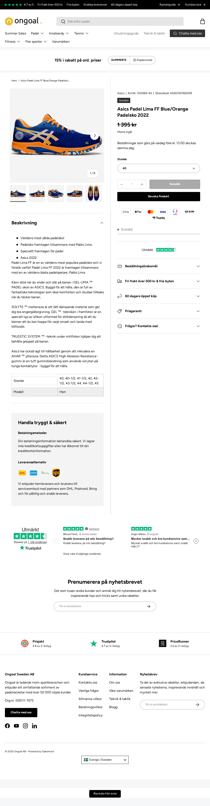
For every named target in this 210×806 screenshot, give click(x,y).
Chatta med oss (21, 712)
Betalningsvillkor (91, 707)
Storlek (122, 159)
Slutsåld (174, 184)
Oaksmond (48, 751)
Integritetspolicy (91, 715)
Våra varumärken (121, 691)
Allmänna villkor (90, 699)
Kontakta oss (88, 682)
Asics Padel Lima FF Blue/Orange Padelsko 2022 (45, 80)
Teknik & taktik (154, 33)
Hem (14, 80)
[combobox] (120, 21)
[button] (202, 21)
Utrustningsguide (126, 33)
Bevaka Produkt (158, 196)
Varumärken (61, 41)
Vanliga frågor (89, 691)
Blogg (113, 707)
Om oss (114, 682)
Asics (120, 93)
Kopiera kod (144, 60)
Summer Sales (15, 33)
